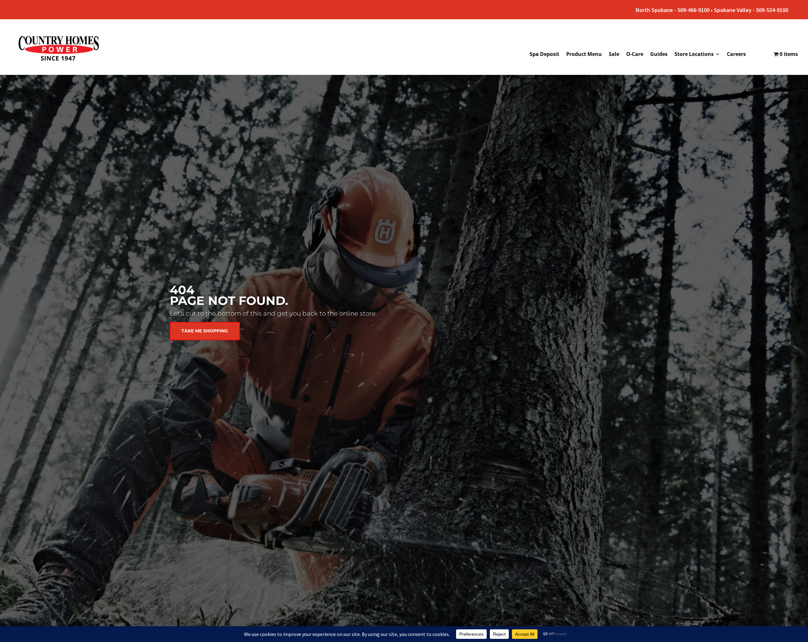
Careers (736, 55)
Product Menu (584, 55)
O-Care (634, 55)
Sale (614, 55)
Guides (659, 55)
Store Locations (694, 55)
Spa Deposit (544, 55)
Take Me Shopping (204, 331)
